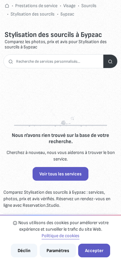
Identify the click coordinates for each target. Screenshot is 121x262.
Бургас (67, 14)
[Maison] (7, 5)
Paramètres (58, 251)
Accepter (94, 251)
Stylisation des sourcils (33, 14)
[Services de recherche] (110, 61)
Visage (69, 6)
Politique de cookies (60, 236)
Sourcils (88, 6)
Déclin (24, 251)
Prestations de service (36, 6)
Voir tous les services (60, 174)
